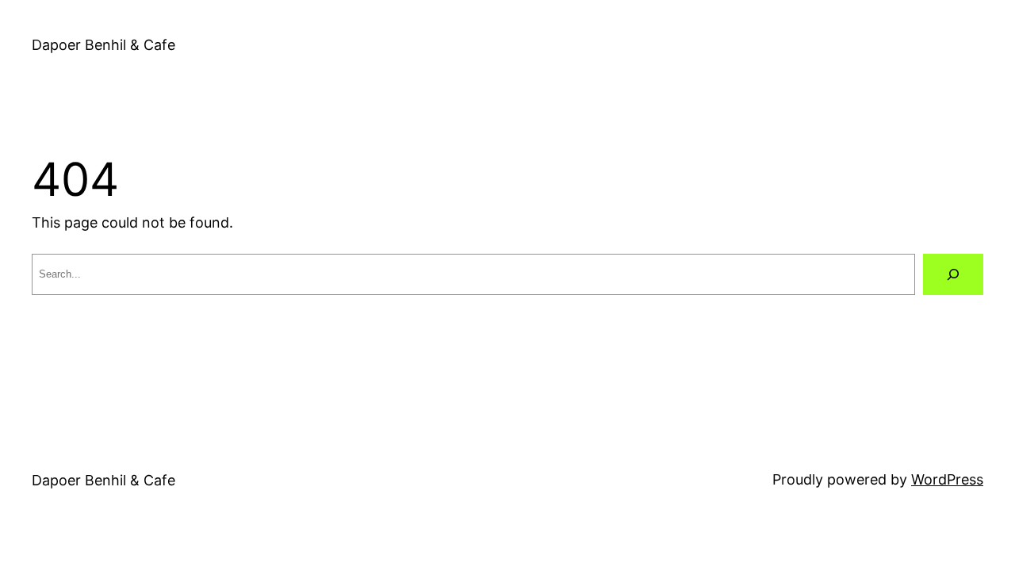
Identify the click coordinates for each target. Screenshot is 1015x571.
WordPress (947, 479)
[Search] (953, 274)
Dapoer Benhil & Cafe (103, 44)
